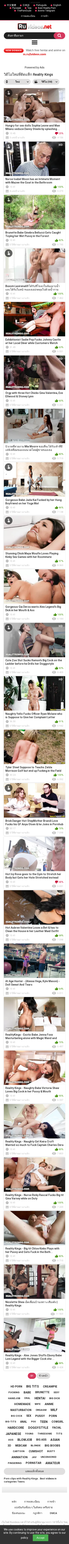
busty (51, 1451)
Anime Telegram (46, 10)
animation (20, 1457)
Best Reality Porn (47, 8)
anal (23, 1421)
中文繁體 (11, 5)
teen (44, 1422)
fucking (14, 1392)
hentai (39, 1398)
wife (38, 1404)
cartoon (19, 1451)
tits (59, 1433)
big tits (32, 1386)
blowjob (24, 1440)
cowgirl (58, 1421)
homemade (22, 1404)
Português (41, 5)
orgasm (41, 1410)
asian (55, 1440)
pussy (40, 1416)
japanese (13, 1434)
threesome (45, 1433)
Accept (40, 1537)
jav (34, 1457)
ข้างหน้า (43, 1375)
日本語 (26, 5)
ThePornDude (24, 10)
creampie (50, 1386)
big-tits (10, 1421)
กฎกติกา (37, 1513)
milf (54, 1410)
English (57, 5)
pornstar (33, 1463)
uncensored (48, 1457)
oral (27, 1398)
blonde (36, 1445)
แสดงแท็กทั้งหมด (34, 1471)
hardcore (16, 1428)
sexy (56, 1392)
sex (28, 1415)
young (29, 1433)
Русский (16, 8)
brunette (42, 1392)
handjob (14, 1398)
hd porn (16, 1386)
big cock (16, 1416)
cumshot (36, 1451)
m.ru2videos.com (34, 54)
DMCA (53, 1513)
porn (53, 1416)
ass (10, 1439)
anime (49, 1404)
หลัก (14, 1501)
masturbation (20, 1410)
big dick (54, 1398)
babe (27, 1392)
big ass (41, 1439)
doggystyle (38, 1428)
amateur (52, 1463)
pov (33, 1421)
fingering (15, 1463)
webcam (21, 1445)
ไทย (29, 8)
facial (56, 1427)
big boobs (52, 1445)
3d (9, 1445)
